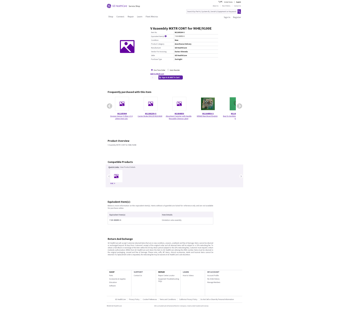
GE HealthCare (120, 299)
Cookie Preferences (150, 299)
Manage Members (213, 282)
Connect (120, 16)
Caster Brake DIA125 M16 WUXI (150, 116)
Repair (131, 16)
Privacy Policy (134, 299)
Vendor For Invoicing (158, 51)
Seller (153, 55)
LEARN (186, 272)
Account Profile (213, 275)
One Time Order (159, 70)
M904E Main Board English (207, 116)
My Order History (213, 279)
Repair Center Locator (166, 275)
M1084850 (179, 113)
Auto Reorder (175, 70)
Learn (139, 16)
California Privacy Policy (188, 299)
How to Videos (188, 275)
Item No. (154, 32)
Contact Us (237, 6)
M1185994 (122, 113)
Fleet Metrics (152, 16)
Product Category (157, 44)
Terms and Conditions (168, 299)
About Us (215, 6)
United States (228, 2)
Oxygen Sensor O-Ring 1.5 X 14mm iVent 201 (121, 117)
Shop (110, 16)
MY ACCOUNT (213, 272)
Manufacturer (156, 48)
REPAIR (161, 272)
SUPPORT (138, 272)
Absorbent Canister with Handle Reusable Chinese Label (179, 117)
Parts (111, 275)
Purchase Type (156, 59)
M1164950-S (208, 113)
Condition (155, 40)
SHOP (112, 272)
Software (112, 286)
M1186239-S (150, 113)
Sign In (227, 17)
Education (113, 282)
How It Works (226, 6)
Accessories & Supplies (117, 279)
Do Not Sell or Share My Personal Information (217, 299)
